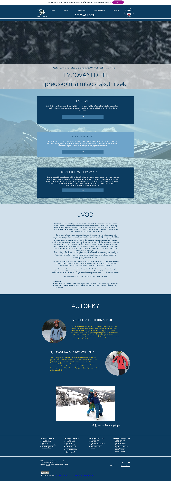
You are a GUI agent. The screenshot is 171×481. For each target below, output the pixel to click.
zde (117, 284)
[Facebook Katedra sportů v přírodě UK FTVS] (122, 462)
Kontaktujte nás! (125, 466)
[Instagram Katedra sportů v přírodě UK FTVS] (125, 462)
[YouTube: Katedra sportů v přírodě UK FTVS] (129, 462)
